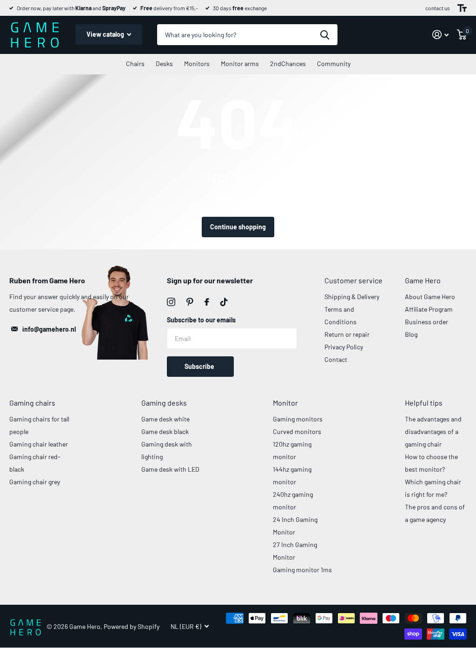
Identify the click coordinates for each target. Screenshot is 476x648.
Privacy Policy (343, 347)
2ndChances (288, 63)
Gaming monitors (298, 419)
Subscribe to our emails (201, 320)
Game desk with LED (170, 469)
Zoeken (324, 34)
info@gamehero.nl (49, 329)
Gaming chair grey (34, 482)
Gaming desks (164, 402)
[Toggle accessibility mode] (462, 8)
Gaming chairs (32, 402)
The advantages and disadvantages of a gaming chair (433, 431)
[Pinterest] (189, 302)
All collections (135, 64)
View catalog (106, 34)
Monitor (285, 402)
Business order (426, 322)
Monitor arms (240, 63)
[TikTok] (224, 302)
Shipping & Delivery (351, 297)
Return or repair (347, 334)
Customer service (353, 280)
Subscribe (200, 366)
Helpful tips (424, 402)
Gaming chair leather (38, 444)
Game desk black (165, 431)
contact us (437, 8)
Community (333, 63)
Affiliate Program (429, 309)
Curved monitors (297, 431)
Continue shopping (238, 227)
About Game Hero (430, 297)
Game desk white (165, 419)
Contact (335, 359)
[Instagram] (171, 302)
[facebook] (207, 302)
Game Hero (423, 280)
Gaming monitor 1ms (302, 570)
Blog (411, 334)
